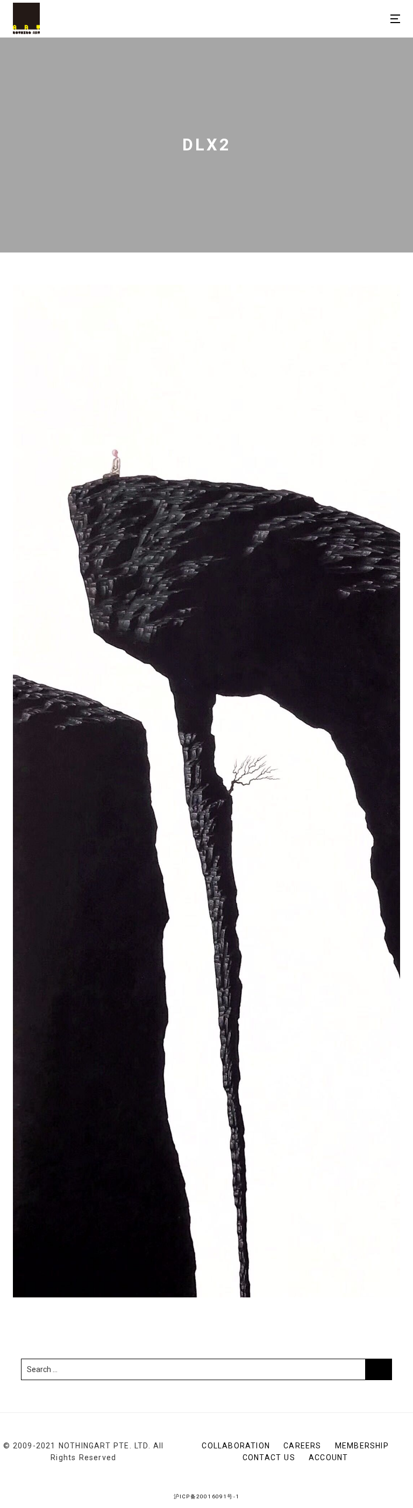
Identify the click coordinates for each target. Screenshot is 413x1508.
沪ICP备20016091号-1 (206, 1496)
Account (328, 1457)
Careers (302, 1445)
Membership (362, 1445)
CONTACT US (269, 1457)
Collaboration (236, 1445)
